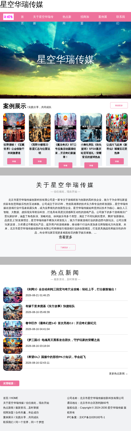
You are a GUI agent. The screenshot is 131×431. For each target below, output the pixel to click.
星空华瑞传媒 (21, 4)
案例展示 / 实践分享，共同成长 (21, 417)
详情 (14, 161)
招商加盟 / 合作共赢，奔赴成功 (21, 412)
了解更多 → (65, 247)
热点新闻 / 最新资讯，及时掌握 (21, 407)
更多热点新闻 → (118, 373)
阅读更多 (119, 105)
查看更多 (65, 237)
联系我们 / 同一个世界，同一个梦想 (23, 422)
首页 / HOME (10, 398)
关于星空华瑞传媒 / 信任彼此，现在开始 (26, 403)
